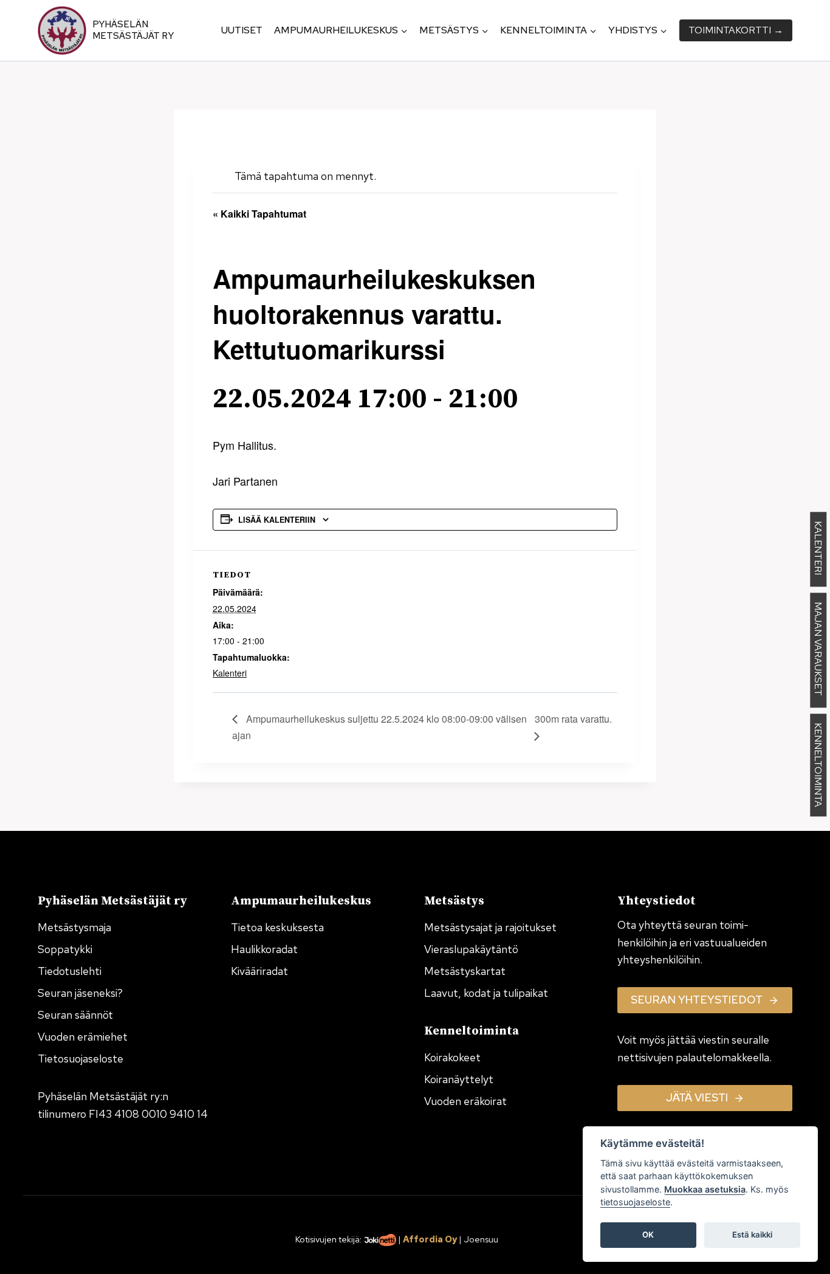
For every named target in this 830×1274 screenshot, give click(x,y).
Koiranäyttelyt (458, 1079)
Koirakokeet (452, 1057)
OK (648, 1235)
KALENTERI (818, 550)
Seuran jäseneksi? (80, 993)
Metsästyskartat (465, 971)
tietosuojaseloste (635, 1202)
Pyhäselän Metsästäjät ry (133, 30)
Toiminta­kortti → (735, 30)
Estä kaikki (752, 1235)
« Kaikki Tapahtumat (259, 214)
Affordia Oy (430, 1239)
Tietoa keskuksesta (277, 927)
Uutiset (241, 30)
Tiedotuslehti (69, 971)
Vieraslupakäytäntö (471, 949)
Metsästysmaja (74, 927)
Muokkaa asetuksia (705, 1189)
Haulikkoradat (264, 949)
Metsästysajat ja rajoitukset (490, 927)
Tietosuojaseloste (80, 1059)
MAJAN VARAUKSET (818, 650)
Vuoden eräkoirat (465, 1101)
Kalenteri (230, 673)
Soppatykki (65, 949)
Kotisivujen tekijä (327, 1239)
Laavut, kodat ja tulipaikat (486, 993)
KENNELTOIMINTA (818, 765)
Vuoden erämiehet (83, 1037)
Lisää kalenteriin (276, 519)
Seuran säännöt (75, 1015)
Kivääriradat (259, 971)
